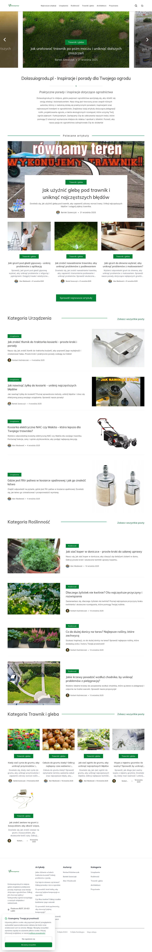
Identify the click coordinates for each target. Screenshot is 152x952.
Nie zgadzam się (28, 939)
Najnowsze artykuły (48, 6)
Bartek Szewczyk (69, 877)
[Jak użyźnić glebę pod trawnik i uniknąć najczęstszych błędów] (76, 179)
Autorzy (67, 867)
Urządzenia (63, 6)
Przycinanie (113, 6)
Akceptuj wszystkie (28, 945)
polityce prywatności (37, 933)
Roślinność (75, 6)
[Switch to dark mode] (142, 6)
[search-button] (136, 5)
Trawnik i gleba (88, 6)
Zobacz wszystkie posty (130, 318)
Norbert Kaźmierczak (71, 872)
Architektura (101, 6)
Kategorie (96, 867)
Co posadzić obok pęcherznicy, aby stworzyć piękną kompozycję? (47, 909)
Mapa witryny (91, 932)
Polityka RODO (62, 932)
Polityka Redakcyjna (77, 932)
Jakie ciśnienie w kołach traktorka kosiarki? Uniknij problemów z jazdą (45, 875)
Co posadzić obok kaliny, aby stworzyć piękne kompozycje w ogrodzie (47, 892)
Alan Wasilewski (69, 881)
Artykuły (40, 867)
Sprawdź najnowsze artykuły (76, 297)
